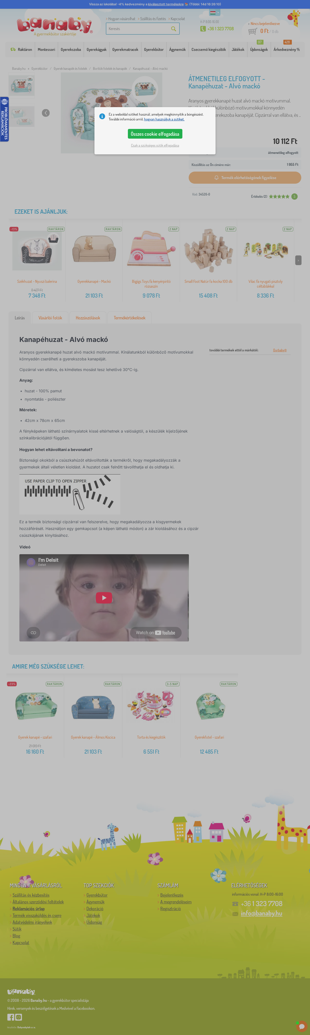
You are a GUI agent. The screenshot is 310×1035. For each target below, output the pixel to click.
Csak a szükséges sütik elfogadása (155, 145)
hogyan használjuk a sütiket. (164, 119)
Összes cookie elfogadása (155, 134)
